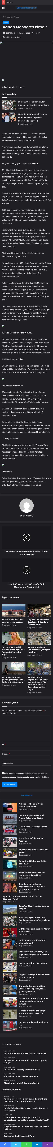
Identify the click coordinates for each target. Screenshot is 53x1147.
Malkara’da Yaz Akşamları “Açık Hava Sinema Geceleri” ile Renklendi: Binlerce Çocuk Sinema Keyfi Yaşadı (38, 683)
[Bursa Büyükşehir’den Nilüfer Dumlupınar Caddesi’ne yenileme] (9, 105)
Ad (4, 744)
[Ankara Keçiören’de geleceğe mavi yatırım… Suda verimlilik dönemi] (13, 668)
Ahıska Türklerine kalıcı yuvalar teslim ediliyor (13, 620)
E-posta (6, 754)
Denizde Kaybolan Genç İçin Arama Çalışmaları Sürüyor (32, 816)
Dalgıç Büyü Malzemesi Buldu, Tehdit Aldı (23, 2)
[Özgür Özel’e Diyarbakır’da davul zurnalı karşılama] (10, 978)
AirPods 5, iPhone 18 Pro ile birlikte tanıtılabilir (31, 805)
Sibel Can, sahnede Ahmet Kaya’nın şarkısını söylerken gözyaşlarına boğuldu (32, 887)
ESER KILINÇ (10, 33)
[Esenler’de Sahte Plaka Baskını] (10, 967)
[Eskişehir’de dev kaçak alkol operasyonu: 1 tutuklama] (10, 876)
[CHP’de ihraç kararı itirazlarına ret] (10, 1026)
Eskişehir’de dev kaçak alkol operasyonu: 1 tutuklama (32, 874)
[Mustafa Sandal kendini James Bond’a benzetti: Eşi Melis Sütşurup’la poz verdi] (9, 117)
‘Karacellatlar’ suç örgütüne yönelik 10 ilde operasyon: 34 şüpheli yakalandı (32, 989)
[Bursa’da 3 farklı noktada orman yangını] (10, 909)
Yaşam (16, 17)
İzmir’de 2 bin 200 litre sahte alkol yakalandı (32, 941)
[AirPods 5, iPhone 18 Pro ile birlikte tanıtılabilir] (10, 807)
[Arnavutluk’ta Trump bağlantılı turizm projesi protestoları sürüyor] (10, 1002)
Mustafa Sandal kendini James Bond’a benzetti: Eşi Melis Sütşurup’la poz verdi (32, 117)
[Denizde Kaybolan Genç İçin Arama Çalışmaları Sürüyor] (10, 819)
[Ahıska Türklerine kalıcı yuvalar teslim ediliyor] (13, 610)
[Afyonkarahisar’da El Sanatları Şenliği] (10, 853)
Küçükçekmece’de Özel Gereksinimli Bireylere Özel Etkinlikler (38, 622)
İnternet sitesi (8, 763)
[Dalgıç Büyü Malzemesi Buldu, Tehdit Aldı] (10, 864)
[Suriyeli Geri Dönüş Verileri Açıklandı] (10, 842)
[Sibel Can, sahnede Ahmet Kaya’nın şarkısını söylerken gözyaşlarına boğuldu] (10, 887)
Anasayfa (8, 17)
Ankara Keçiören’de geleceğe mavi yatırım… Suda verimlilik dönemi (13, 679)
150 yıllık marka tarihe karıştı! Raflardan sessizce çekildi (32, 1012)
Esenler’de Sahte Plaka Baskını (33, 963)
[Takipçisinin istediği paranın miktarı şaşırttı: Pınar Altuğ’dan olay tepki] (13, 638)
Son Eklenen (26, 795)
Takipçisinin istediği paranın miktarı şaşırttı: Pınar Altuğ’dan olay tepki (13, 651)
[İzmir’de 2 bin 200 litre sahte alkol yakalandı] (10, 944)
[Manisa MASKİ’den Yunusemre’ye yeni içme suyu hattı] (39, 638)
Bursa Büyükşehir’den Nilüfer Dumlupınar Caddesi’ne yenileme (34, 918)
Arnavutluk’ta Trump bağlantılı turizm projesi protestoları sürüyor (33, 1001)
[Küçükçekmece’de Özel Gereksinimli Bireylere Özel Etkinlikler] (39, 610)
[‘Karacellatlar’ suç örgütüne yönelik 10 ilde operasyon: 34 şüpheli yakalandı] (10, 989)
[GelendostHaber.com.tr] (26, 7)
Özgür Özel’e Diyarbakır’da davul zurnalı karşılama (34, 976)
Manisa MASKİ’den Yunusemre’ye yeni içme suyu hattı (39, 649)
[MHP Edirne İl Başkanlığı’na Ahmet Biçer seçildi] (10, 932)
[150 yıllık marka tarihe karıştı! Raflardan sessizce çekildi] (10, 1014)
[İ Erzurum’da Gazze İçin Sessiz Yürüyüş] (10, 830)
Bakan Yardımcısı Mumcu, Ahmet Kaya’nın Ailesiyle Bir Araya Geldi (34, 953)
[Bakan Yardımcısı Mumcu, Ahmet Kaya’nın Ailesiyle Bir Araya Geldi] (10, 955)
